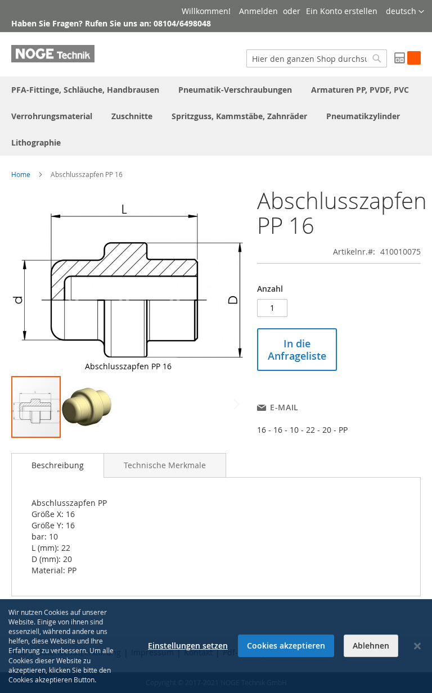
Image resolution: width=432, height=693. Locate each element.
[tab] (57, 465)
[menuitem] (85, 89)
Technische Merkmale (165, 465)
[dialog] (216, 646)
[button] (405, 12)
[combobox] (316, 58)
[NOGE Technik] (52, 53)
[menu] (216, 116)
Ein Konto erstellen (341, 11)
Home (20, 174)
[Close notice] (417, 646)
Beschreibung (58, 465)
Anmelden (258, 11)
